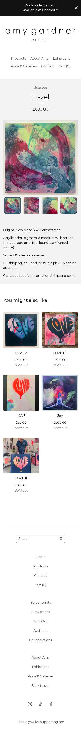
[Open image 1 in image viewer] (40, 157)
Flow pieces (40, 612)
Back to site (40, 686)
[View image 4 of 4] (68, 205)
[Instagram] (30, 704)
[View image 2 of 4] (31, 205)
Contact (47, 66)
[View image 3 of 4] (50, 205)
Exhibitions (61, 58)
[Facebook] (51, 704)
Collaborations (40, 640)
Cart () (64, 66)
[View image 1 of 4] (12, 205)
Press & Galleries (24, 66)
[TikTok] (40, 704)
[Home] (40, 34)
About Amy (39, 58)
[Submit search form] (61, 538)
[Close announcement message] (76, 8)
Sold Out (40, 621)
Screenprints (40, 602)
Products (18, 58)
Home (40, 557)
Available (40, 631)
